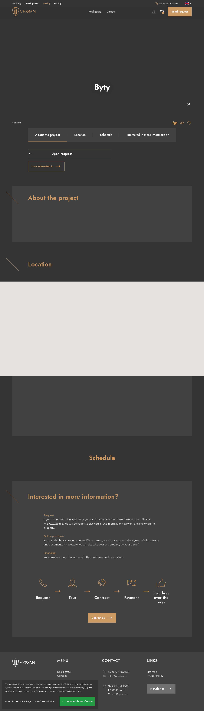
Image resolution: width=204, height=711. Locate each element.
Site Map (152, 672)
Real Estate (64, 672)
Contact (62, 675)
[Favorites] (161, 11)
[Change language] (188, 3)
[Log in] (153, 11)
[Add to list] (189, 123)
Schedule (106, 135)
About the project (47, 135)
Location (80, 135)
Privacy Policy (155, 675)
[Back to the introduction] (34, 11)
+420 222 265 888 (118, 672)
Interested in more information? (147, 135)
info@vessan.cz (117, 676)
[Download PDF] (174, 123)
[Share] (182, 123)
